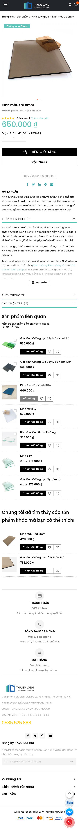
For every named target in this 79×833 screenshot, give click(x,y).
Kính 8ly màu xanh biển (35, 385)
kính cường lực (56, 265)
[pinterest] (42, 736)
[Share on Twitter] (33, 184)
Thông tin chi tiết (16, 219)
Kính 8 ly (26, 456)
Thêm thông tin (14, 295)
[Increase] (22, 138)
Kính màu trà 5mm (32, 534)
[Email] (51, 184)
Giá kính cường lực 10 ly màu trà (42, 557)
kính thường (40, 265)
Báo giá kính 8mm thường (38, 432)
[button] (38, 100)
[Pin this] (45, 184)
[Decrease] (5, 138)
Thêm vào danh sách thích (39, 176)
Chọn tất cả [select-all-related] (11, 327)
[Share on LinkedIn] (39, 184)
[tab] (39, 219)
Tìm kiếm (70, 5)
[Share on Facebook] (27, 184)
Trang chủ (8, 16)
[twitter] (35, 736)
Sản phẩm (22, 16)
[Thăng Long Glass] (37, 5)
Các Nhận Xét (14, 303)
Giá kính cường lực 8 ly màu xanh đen (45, 362)
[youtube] (50, 736)
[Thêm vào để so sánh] (57, 351)
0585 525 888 (16, 723)
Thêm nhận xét (40, 118)
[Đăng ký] (71, 761)
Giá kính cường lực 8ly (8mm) (40, 479)
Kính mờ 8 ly (28, 409)
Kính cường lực (40, 16)
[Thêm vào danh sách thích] (49, 351)
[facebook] (27, 736)
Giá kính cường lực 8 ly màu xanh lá (44, 338)
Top (69, 794)
